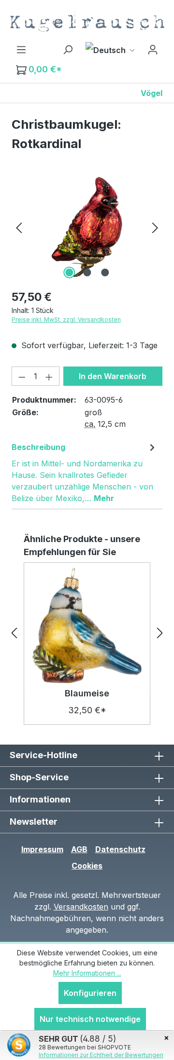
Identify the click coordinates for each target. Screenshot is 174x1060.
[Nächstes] (155, 227)
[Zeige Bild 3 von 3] (105, 272)
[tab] (85, 472)
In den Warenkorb (112, 376)
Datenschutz (120, 849)
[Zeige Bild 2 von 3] (87, 272)
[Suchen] (67, 49)
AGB (79, 849)
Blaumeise (87, 693)
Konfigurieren (90, 993)
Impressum (42, 849)
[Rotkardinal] (86, 227)
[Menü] (21, 49)
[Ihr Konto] (152, 49)
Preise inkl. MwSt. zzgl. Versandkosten (66, 319)
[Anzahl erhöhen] (49, 376)
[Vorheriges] (19, 227)
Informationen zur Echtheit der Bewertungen (101, 1055)
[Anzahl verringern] (22, 376)
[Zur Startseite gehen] (87, 22)
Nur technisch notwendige (90, 1019)
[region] (87, 227)
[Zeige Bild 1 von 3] (69, 272)
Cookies (87, 865)
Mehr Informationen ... (87, 973)
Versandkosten (81, 906)
